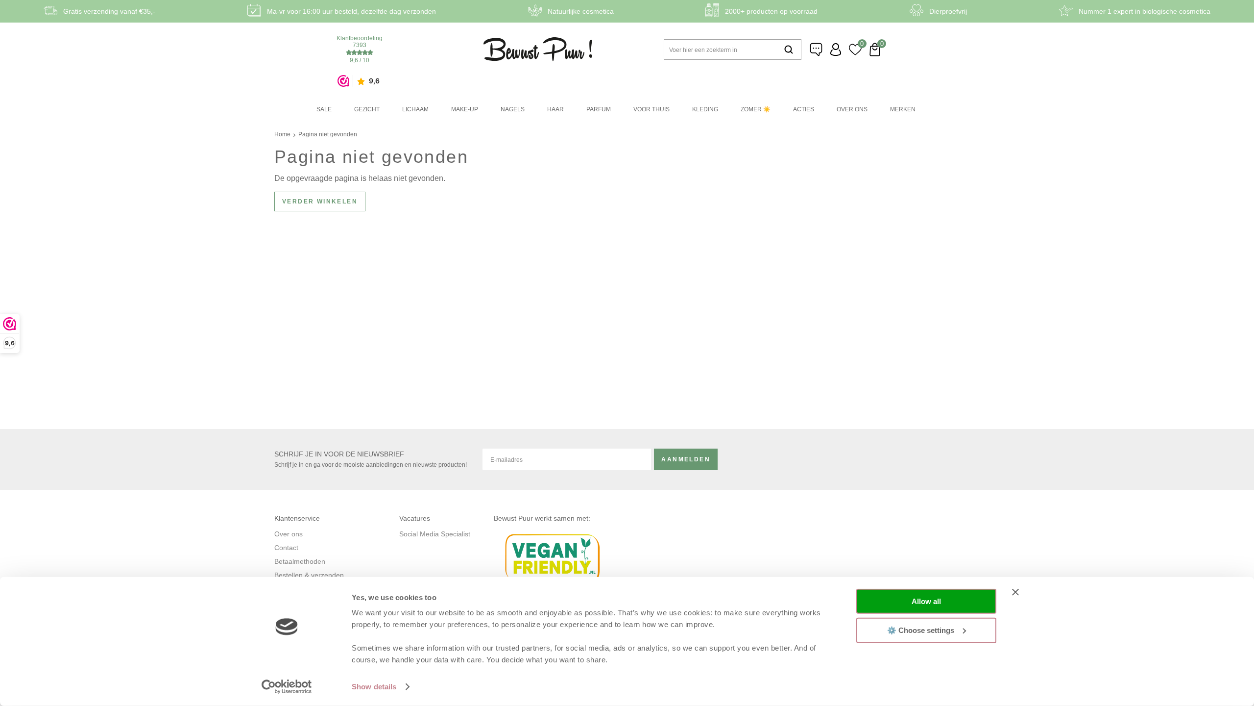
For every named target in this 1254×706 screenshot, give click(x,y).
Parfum (598, 109)
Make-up (464, 109)
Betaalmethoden (299, 561)
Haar (555, 109)
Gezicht (367, 109)
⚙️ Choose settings (920, 630)
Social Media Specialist (434, 534)
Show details (374, 686)
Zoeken (788, 49)
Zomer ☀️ (756, 109)
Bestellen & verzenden (309, 575)
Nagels (513, 109)
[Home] (538, 49)
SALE (324, 109)
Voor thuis (651, 109)
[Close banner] (1015, 592)
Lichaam (415, 109)
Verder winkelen (320, 201)
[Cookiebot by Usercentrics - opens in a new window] (287, 687)
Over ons (852, 109)
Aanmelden (685, 459)
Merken (903, 109)
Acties (803, 109)
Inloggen (835, 49)
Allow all (926, 601)
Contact (286, 548)
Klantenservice (816, 49)
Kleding (705, 109)
